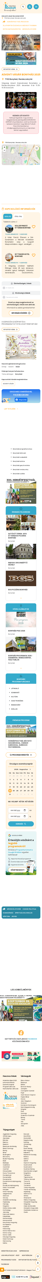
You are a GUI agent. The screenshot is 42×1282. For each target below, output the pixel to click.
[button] (21, 154)
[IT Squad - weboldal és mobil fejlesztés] (35, 1277)
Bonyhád (11, 18)
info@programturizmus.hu (16, 128)
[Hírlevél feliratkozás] (2, 1270)
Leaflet (38, 164)
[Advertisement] (21, 429)
